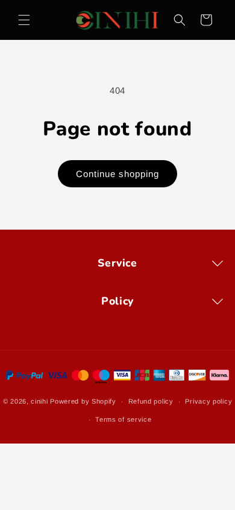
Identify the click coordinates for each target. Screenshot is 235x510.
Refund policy (151, 401)
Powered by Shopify (83, 401)
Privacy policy (208, 401)
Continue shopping (117, 174)
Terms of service (123, 419)
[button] (24, 20)
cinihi (39, 401)
